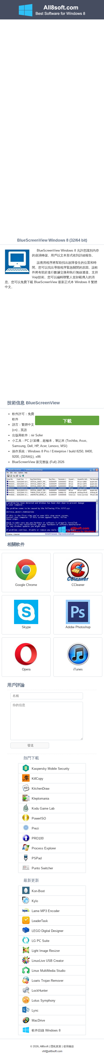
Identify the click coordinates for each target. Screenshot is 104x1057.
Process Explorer (44, 848)
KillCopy (37, 778)
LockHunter (40, 990)
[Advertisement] (52, 74)
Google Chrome (26, 585)
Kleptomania (40, 798)
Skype (26, 627)
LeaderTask (40, 921)
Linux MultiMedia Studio (48, 970)
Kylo (35, 901)
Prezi (35, 828)
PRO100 (38, 838)
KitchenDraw (40, 788)
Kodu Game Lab (43, 808)
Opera (26, 669)
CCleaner (78, 585)
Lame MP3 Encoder (45, 911)
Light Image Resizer (46, 951)
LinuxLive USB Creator (48, 961)
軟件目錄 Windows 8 (46, 1030)
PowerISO (39, 818)
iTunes (78, 669)
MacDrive (38, 1020)
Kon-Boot (38, 891)
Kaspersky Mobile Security (50, 768)
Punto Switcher (42, 868)
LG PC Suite (40, 941)
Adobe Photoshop (78, 627)
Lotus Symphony (43, 1000)
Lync (35, 1010)
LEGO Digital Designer (47, 931)
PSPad (37, 858)
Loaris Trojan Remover (47, 980)
